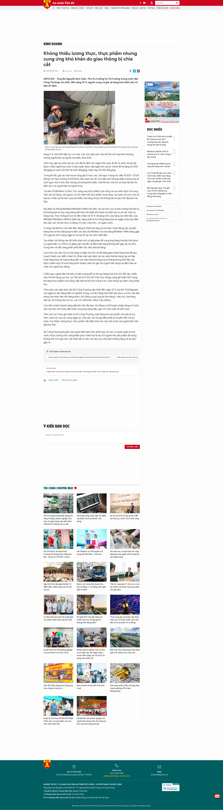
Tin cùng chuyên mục (58, 488)
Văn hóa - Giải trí (138, 8)
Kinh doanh (174, 8)
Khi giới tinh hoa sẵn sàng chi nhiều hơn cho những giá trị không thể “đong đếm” (89, 620)
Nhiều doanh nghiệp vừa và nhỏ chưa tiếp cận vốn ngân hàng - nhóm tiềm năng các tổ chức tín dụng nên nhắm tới (91, 654)
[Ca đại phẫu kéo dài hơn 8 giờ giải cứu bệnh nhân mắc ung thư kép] (58, 604)
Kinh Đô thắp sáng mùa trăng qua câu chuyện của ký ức (58, 686)
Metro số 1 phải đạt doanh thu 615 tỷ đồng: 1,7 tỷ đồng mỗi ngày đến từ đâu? (91, 587)
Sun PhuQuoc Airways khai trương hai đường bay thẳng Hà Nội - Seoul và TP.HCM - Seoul (57, 554)
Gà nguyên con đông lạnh (155, 210)
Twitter (134, 71)
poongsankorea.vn (152, 220)
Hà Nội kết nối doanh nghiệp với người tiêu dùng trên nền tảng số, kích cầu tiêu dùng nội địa (91, 721)
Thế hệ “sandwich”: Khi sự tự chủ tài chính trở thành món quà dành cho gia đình (125, 587)
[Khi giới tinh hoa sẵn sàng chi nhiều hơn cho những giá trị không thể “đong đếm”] (92, 604)
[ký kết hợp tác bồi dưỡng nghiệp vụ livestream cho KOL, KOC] (58, 637)
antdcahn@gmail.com (159, 775)
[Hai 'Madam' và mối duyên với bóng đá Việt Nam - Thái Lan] (92, 539)
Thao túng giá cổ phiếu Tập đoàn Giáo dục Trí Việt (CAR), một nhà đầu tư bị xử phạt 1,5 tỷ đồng (124, 620)
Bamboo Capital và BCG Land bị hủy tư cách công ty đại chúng (159, 154)
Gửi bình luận (132, 447)
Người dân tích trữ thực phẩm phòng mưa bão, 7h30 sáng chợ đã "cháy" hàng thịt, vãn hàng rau (83, 372)
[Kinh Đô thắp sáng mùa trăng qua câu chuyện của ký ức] (58, 673)
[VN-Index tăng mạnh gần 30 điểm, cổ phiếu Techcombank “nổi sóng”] (92, 503)
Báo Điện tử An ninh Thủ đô (47, 4)
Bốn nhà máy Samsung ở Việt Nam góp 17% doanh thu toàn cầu (125, 651)
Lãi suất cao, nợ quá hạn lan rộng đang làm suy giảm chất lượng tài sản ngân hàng (124, 554)
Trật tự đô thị (63, 8)
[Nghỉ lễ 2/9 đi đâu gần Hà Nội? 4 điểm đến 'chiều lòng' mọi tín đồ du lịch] (58, 572)
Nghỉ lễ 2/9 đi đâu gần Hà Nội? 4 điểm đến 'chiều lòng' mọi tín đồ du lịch (58, 587)
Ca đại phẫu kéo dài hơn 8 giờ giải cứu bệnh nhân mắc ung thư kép (58, 618)
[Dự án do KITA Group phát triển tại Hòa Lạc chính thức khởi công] (125, 503)
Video (107, 8)
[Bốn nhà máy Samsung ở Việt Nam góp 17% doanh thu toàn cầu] (125, 637)
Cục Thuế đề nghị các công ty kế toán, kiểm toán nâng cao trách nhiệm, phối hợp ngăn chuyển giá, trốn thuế (159, 177)
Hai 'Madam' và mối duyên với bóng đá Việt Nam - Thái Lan (90, 552)
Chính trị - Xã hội (77, 8)
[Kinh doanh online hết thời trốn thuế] (92, 673)
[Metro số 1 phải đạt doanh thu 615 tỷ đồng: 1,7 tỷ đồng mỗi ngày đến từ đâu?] (92, 572)
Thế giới (89, 8)
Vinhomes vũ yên (152, 214)
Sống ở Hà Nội (162, 8)
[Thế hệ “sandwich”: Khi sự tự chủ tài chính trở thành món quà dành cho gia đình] (125, 572)
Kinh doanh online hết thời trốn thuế (90, 686)
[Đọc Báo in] (153, 3)
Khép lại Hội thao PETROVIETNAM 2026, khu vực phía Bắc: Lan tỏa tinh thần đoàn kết (58, 721)
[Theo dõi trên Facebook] (141, 3)
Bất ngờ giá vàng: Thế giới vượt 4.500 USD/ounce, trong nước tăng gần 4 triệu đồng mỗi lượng (159, 192)
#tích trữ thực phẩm (69, 380)
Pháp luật (98, 8)
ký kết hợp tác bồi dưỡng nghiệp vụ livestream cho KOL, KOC (58, 651)
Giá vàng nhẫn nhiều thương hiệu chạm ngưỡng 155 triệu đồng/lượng (124, 688)
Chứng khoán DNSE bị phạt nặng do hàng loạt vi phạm (159, 165)
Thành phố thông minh (120, 8)
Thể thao (151, 8)
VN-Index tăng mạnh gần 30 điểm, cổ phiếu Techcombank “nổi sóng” (92, 519)
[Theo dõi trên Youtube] (144, 3)
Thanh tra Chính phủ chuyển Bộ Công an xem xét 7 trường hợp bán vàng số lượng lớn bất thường (159, 140)
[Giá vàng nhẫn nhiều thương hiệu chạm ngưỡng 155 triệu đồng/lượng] (125, 673)
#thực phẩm (53, 380)
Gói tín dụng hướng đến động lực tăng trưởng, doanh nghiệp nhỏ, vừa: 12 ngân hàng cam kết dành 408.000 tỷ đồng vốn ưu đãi (58, 520)
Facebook (130, 71)
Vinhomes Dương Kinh (154, 206)
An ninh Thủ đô (63, 3)
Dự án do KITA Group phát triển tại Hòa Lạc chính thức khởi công (124, 517)
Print (138, 71)
